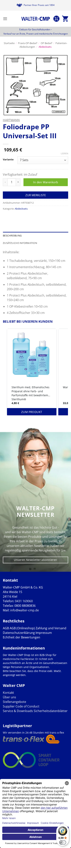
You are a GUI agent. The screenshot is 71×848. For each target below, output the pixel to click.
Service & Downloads (18, 711)
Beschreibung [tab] (12, 235)
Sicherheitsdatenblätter (50, 711)
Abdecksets (45, 46)
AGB (6, 628)
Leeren (64, 153)
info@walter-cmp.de (24, 610)
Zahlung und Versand (51, 628)
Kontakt (8, 692)
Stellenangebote (14, 702)
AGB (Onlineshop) (22, 628)
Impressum (44, 633)
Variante (8, 159)
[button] (5, 18)
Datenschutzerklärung (19, 633)
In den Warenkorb (45, 182)
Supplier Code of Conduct (21, 706)
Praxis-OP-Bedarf (27, 43)
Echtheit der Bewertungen (21, 637)
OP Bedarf (46, 43)
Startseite (9, 43)
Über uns (9, 697)
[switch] (62, 842)
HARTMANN (11, 120)
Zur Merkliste (35, 195)
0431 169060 (24, 601)
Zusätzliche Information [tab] (20, 243)
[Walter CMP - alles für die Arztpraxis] (35, 19)
